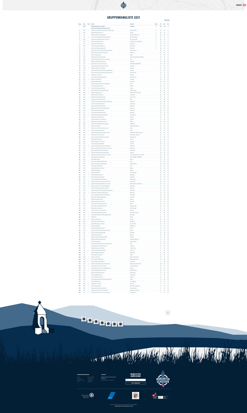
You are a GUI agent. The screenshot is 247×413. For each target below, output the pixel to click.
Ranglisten (90, 380)
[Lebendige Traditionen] (87, 395)
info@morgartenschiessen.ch (107, 380)
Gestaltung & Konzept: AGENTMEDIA (130, 404)
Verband (79, 378)
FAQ (78, 381)
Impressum (121, 404)
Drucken (166, 20)
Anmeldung (90, 378)
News (78, 377)
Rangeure (90, 381)
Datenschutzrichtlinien (114, 404)
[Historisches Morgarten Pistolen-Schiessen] (135, 395)
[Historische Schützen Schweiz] (159, 395)
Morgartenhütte (80, 380)
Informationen (91, 377)
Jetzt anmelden (135, 383)
